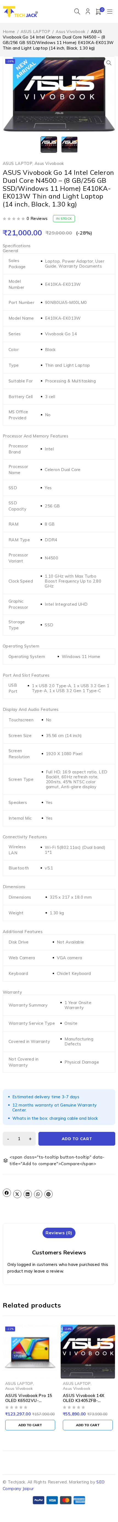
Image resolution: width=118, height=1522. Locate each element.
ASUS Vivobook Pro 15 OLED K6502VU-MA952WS (28, 1400)
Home (9, 31)
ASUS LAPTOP (35, 31)
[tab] (59, 1233)
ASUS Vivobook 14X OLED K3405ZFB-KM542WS (83, 1400)
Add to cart (77, 1138)
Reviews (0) (59, 1232)
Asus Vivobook (70, 31)
